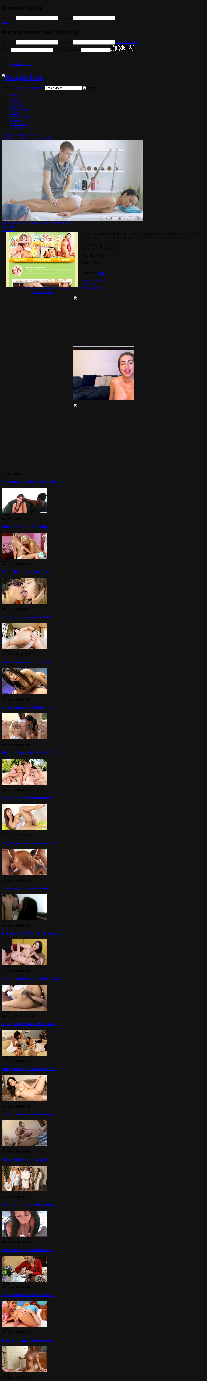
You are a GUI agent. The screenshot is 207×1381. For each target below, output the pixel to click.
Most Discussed (20, 117)
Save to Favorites (93, 280)
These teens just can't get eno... (27, 888)
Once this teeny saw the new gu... (29, 1114)
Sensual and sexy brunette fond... (29, 798)
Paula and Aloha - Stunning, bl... (29, 527)
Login (5, 22)
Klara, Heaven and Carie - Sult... (29, 1024)
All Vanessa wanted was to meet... (29, 481)
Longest (15, 113)
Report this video (93, 287)
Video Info (8, 226)
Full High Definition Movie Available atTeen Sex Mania (42, 290)
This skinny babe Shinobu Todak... (31, 978)
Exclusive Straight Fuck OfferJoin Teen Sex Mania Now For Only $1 (27, 136)
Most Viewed (18, 109)
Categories (16, 102)
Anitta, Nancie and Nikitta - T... (28, 707)
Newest (14, 98)
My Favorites (18, 124)
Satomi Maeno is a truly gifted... (28, 662)
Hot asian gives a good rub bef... (28, 617)
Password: (65, 18)
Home (14, 95)
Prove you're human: (67, 49)
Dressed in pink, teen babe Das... (28, 1340)
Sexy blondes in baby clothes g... (28, 1295)
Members (38, 87)
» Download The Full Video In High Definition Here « (37, 223)
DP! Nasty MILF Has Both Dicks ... (31, 933)
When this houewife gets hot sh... (29, 572)
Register (21, 64)
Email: (6, 49)
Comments (8, 230)
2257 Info (88, 284)
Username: (8, 18)
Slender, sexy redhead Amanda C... (31, 843)
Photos (27, 87)
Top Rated (16, 106)
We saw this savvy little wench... (28, 1204)
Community (17, 127)
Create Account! (126, 42)
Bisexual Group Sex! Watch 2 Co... (30, 752)
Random (15, 120)
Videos (17, 87)
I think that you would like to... (27, 1250)
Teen (101, 273)
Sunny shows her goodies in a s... (29, 1069)
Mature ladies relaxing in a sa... (28, 1159)
